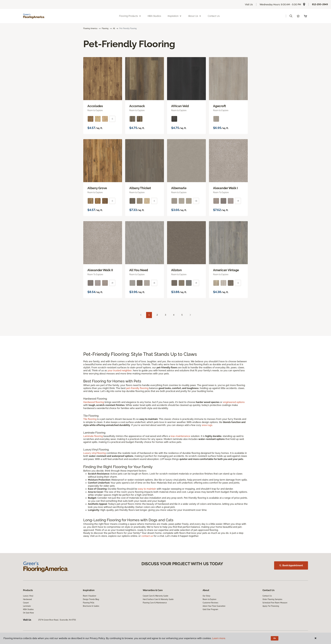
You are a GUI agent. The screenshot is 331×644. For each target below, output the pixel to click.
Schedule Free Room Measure (274, 603)
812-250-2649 (320, 4)
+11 (196, 201)
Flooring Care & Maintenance (155, 603)
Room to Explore (209, 599)
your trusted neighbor (120, 370)
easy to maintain (147, 488)
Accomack (137, 106)
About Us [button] (193, 16)
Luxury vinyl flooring (94, 453)
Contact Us (214, 16)
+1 (112, 119)
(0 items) (305, 16)
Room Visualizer (89, 596)
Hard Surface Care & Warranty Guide (158, 599)
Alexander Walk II (100, 270)
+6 (154, 283)
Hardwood (27, 599)
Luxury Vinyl (28, 596)
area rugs (207, 425)
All (114, 28)
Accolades (95, 106)
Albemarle (178, 188)
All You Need (138, 270)
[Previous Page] (141, 315)
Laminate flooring (93, 436)
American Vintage (226, 270)
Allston (176, 270)
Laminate (27, 606)
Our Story (206, 596)
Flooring (105, 28)
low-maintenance (180, 436)
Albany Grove (97, 188)
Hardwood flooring (93, 402)
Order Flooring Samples (272, 599)
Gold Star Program (210, 609)
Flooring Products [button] (128, 16)
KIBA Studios (154, 16)
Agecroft (219, 106)
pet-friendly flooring (137, 388)
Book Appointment (292, 565)
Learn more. (219, 638)
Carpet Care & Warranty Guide (155, 596)
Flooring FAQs (88, 603)
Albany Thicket (140, 188)
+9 (238, 201)
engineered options (234, 402)
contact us (147, 536)
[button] (291, 16)
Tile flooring (89, 419)
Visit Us (249, 4)
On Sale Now (28, 613)
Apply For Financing (270, 606)
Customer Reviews (210, 603)
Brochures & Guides (91, 606)
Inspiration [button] (173, 16)
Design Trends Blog (91, 599)
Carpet (26, 603)
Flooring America (90, 28)
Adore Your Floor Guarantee (214, 606)
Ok (274, 638)
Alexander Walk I (225, 188)
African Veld (180, 106)
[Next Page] (190, 315)
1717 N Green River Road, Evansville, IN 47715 (57, 620)
